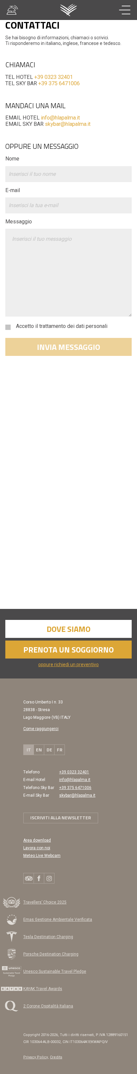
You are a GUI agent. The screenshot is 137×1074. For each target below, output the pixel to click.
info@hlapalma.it (60, 118)
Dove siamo (68, 629)
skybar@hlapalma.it (67, 124)
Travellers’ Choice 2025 (45, 902)
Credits (56, 1057)
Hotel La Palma (68, 10)
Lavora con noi (36, 848)
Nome (12, 158)
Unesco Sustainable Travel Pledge (54, 971)
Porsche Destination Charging (50, 954)
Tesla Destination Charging (48, 937)
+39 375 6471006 (59, 83)
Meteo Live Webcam (42, 855)
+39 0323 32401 (53, 77)
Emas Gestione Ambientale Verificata (57, 919)
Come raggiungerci (41, 728)
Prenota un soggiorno (68, 650)
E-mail (12, 190)
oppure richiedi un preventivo (68, 664)
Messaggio (18, 221)
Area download (37, 840)
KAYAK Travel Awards (31, 990)
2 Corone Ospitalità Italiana (48, 1006)
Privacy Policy (35, 1057)
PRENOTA (97, 1059)
